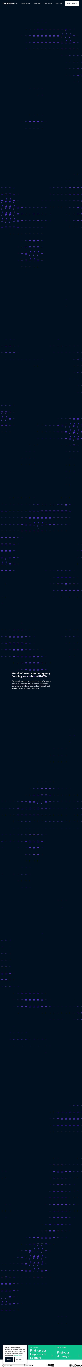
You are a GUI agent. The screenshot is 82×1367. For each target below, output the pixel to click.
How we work (37, 3)
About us (14, 3)
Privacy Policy (17, 1355)
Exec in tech (48, 3)
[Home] (8, 3)
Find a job (59, 3)
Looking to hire (25, 3)
